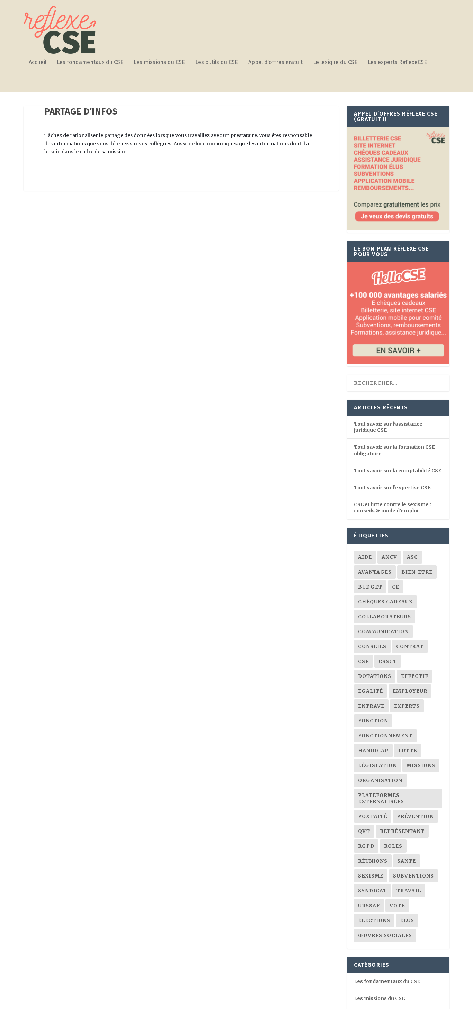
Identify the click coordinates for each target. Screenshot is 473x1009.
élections (374, 920)
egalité (370, 691)
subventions (413, 876)
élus (407, 920)
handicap (373, 750)
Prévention (415, 816)
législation (377, 765)
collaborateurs (384, 616)
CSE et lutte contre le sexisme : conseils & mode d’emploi (392, 507)
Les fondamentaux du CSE (90, 62)
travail (408, 891)
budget (370, 587)
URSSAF (369, 905)
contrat (409, 646)
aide (365, 557)
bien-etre (416, 572)
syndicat (372, 891)
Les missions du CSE (159, 62)
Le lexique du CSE (335, 62)
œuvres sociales (385, 935)
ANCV (389, 557)
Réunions (372, 861)
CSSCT (387, 661)
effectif (414, 676)
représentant (402, 831)
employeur (410, 691)
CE (395, 587)
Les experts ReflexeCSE (397, 62)
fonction (373, 721)
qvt (364, 831)
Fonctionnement (385, 736)
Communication (383, 631)
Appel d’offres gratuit (275, 62)
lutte (407, 750)
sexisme (370, 876)
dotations (374, 676)
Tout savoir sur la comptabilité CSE (397, 470)
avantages (375, 572)
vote (397, 905)
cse (363, 661)
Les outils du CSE (216, 62)
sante (406, 861)
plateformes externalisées (381, 798)
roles (393, 846)
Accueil (37, 62)
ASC (412, 557)
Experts (407, 706)
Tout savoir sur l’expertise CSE (392, 487)
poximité (372, 816)
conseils (372, 646)
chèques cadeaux (385, 602)
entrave (371, 706)
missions (421, 765)
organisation (380, 780)
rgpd (366, 846)
